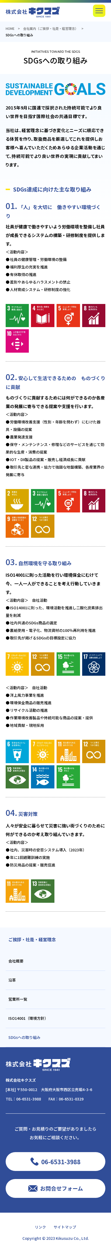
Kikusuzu (64, 1238)
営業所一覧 (17, 999)
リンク (40, 1227)
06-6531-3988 (28, 1099)
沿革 (12, 980)
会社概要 (15, 961)
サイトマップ (65, 1227)
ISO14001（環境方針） (28, 1018)
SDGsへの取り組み (24, 1037)
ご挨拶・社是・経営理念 (32, 939)
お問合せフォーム (61, 1188)
